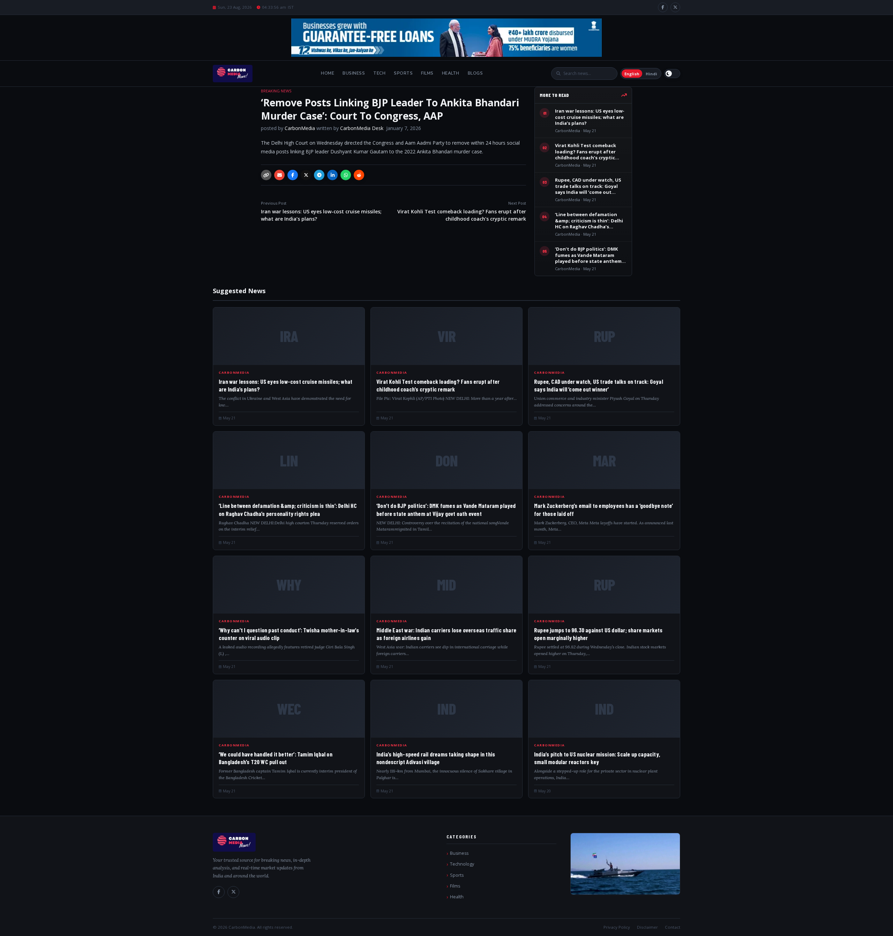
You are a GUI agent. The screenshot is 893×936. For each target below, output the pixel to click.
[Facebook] (663, 7)
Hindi (651, 73)
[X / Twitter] (675, 7)
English (631, 73)
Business (354, 73)
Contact (672, 927)
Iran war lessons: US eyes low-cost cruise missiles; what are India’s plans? (321, 211)
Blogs (475, 73)
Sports (403, 73)
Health (450, 73)
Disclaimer (647, 927)
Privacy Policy (616, 927)
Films (427, 73)
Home (327, 73)
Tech (379, 73)
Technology (462, 864)
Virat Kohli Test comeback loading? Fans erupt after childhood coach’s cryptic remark (461, 211)
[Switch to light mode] (672, 73)
